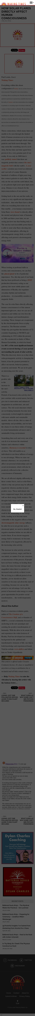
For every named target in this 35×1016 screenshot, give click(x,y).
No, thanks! (17, 509)
